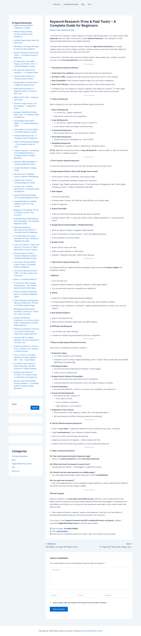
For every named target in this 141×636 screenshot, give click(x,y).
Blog (83, 4)
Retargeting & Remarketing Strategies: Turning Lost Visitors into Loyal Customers (26, 311)
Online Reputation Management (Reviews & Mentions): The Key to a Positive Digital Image (26, 302)
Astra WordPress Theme (93, 631)
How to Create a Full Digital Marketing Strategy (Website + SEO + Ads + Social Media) (26, 357)
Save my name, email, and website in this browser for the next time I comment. (79, 602)
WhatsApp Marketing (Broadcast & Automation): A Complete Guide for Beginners (26, 229)
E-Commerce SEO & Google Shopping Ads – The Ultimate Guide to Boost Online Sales (25, 285)
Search (14, 404)
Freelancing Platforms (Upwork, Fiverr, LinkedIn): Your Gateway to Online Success (26, 348)
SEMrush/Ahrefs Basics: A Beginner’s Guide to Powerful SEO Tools (25, 91)
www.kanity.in (62, 531)
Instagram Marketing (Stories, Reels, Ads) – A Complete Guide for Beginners (26, 114)
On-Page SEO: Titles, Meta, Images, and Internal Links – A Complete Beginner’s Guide (25, 63)
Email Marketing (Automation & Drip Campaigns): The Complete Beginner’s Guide (26, 221)
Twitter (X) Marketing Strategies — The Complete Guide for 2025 (26, 144)
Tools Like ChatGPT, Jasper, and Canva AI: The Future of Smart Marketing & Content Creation (26, 247)
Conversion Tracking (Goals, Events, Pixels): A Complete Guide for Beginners (25, 264)
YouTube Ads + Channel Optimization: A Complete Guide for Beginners (26, 188)
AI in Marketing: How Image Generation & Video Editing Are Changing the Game (26, 238)
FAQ (89, 4)
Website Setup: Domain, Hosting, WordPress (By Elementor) (23, 34)
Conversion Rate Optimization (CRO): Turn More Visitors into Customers (25, 273)
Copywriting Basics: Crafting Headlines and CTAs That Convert (25, 203)
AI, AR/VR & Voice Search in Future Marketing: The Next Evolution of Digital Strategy (25, 366)
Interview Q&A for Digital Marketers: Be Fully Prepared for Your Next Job (26, 339)
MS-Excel (56, 4)
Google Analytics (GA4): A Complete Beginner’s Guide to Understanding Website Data (25, 255)
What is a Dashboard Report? (25, 279)
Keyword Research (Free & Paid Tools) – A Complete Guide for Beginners (26, 55)
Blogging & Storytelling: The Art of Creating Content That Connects (26, 212)
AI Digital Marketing (71, 4)
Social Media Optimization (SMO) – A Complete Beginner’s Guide (26, 123)
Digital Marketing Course (21, 464)
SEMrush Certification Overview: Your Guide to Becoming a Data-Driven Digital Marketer (26, 331)
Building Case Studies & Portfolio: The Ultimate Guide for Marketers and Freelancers (25, 374)
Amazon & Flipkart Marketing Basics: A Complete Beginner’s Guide (25, 294)
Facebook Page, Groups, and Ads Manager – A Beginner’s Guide (25, 105)
